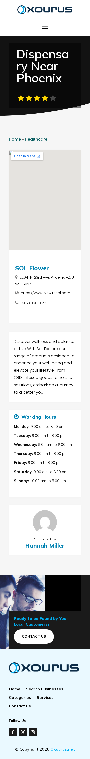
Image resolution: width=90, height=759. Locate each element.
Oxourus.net (62, 749)
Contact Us (34, 636)
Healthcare (36, 139)
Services (45, 698)
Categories (20, 698)
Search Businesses (45, 689)
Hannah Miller (45, 545)
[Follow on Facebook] (13, 732)
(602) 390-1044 (33, 303)
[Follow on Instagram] (33, 732)
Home (15, 139)
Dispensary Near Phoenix (42, 66)
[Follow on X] (23, 732)
